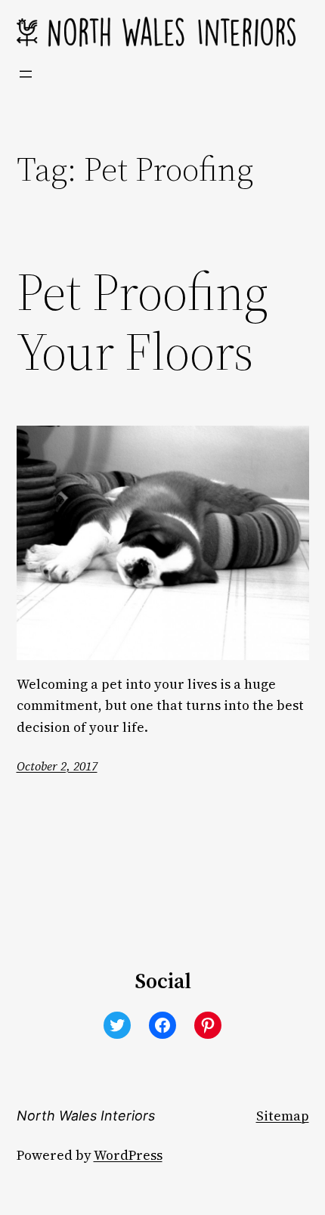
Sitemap (282, 1116)
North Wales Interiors (86, 1116)
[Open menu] (26, 74)
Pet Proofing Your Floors (142, 322)
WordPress (128, 1155)
